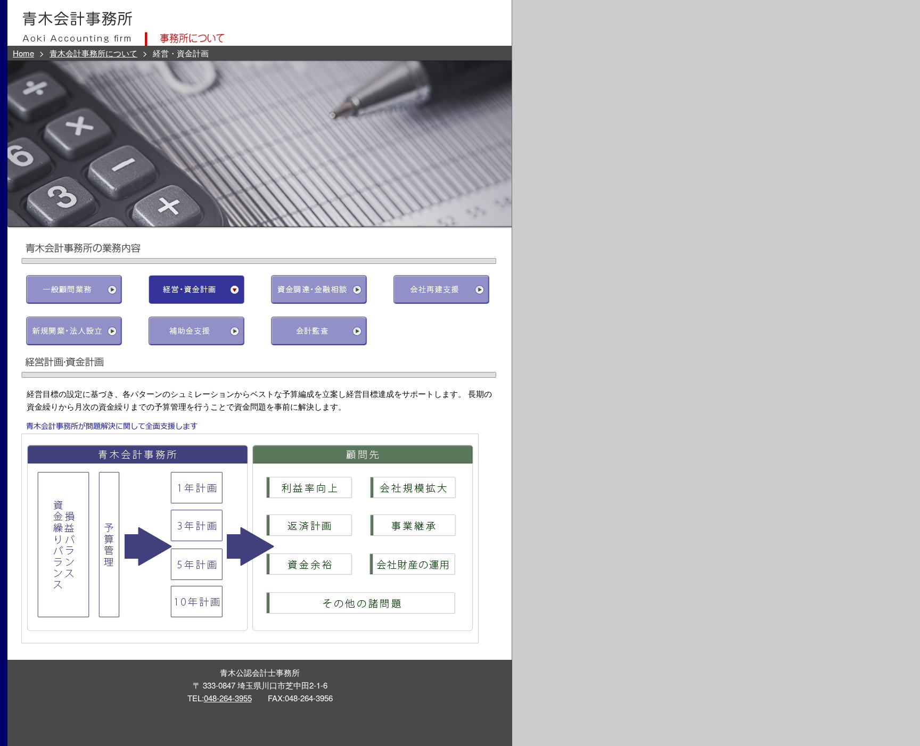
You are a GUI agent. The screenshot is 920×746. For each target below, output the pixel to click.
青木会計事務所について (93, 53)
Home (23, 53)
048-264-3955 (228, 697)
